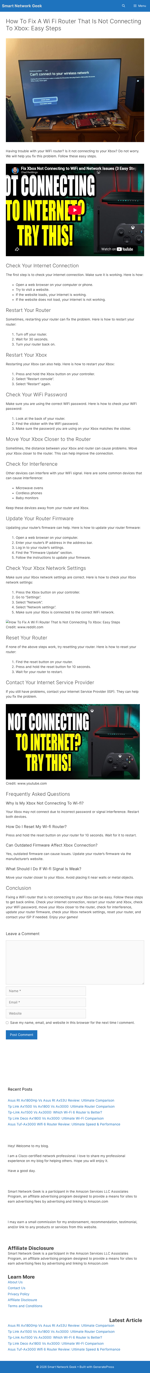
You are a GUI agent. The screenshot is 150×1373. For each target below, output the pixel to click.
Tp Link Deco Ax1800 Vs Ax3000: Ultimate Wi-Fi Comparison (56, 1118)
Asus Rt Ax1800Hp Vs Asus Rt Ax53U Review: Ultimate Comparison (61, 1100)
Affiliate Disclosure (22, 1300)
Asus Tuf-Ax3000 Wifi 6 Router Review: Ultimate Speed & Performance (64, 1124)
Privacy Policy (18, 1294)
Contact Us (16, 1288)
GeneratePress (103, 1367)
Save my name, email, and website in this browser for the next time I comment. (72, 1023)
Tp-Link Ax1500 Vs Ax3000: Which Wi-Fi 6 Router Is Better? (55, 1112)
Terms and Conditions (25, 1306)
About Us (15, 1282)
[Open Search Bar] (123, 6)
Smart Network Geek (22, 6)
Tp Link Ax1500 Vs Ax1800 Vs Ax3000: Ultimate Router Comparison (61, 1106)
